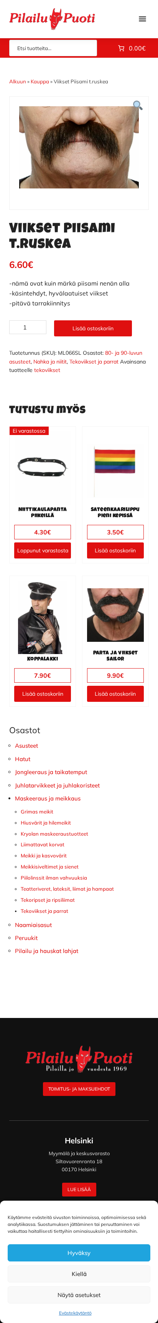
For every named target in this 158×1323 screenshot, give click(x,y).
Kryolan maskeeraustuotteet (54, 834)
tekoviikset (47, 370)
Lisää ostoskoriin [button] (115, 550)
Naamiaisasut (33, 925)
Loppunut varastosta (42, 550)
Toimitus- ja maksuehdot (79, 1089)
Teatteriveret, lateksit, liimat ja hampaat (67, 889)
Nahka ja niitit (50, 361)
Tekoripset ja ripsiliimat (48, 900)
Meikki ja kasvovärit (44, 855)
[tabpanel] (79, 147)
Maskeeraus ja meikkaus (48, 798)
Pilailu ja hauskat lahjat (46, 951)
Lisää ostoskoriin (93, 328)
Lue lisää (79, 1189)
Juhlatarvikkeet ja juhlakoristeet (57, 785)
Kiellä (79, 1274)
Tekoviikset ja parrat (93, 361)
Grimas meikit (37, 811)
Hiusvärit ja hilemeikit (46, 823)
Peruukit (26, 938)
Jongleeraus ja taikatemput (51, 772)
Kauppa (40, 81)
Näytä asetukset (79, 1295)
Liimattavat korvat (42, 844)
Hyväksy (79, 1252)
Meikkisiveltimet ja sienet (50, 867)
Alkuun (17, 81)
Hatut (22, 759)
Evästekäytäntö (75, 1313)
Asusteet (26, 745)
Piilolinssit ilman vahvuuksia (54, 878)
